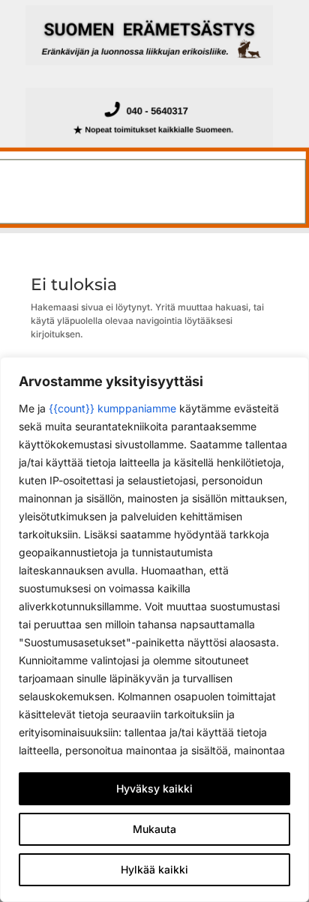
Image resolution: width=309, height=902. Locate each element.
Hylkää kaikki (154, 869)
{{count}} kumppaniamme (112, 408)
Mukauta (154, 829)
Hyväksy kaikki (154, 788)
